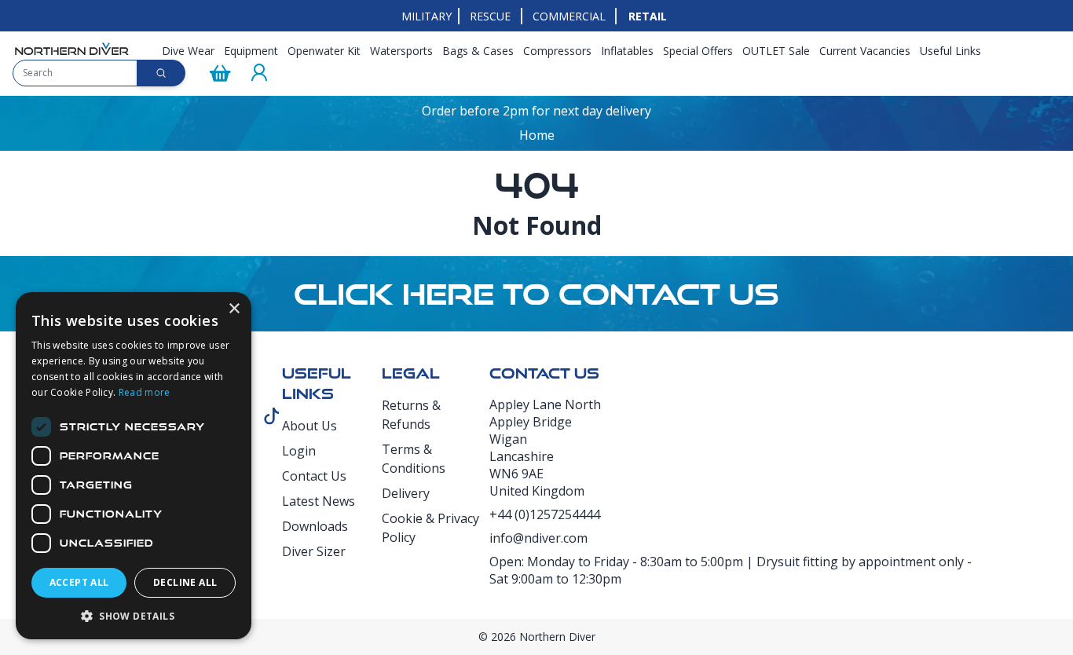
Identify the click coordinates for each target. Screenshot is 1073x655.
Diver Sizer (314, 551)
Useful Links (950, 50)
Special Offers (698, 50)
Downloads (315, 526)
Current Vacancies (864, 50)
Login (299, 450)
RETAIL (647, 16)
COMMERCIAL (569, 16)
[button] (133, 616)
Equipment (251, 50)
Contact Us (314, 476)
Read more (144, 392)
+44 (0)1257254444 (544, 514)
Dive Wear (188, 50)
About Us (309, 425)
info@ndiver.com (538, 538)
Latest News (318, 501)
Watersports (401, 50)
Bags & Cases (478, 50)
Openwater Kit (324, 50)
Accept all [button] (79, 582)
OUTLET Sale (776, 50)
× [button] (234, 309)
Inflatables (627, 50)
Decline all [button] (185, 582)
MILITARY (426, 16)
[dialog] (133, 465)
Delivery (406, 493)
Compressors (557, 50)
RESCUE (490, 16)
